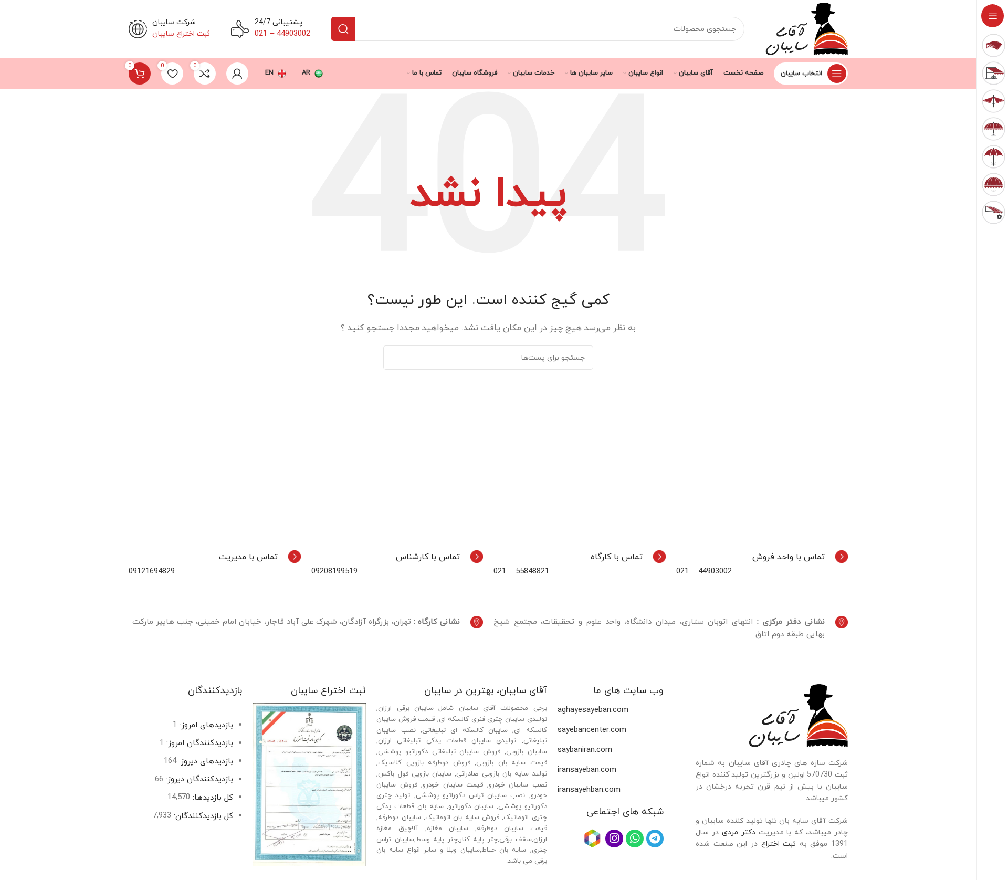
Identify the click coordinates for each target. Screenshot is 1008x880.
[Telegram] (655, 838)
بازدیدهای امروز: (205, 725)
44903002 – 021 (704, 571)
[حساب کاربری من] (237, 73)
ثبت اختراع (778, 844)
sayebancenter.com (592, 730)
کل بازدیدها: (211, 797)
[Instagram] (614, 838)
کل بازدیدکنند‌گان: (202, 816)
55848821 (532, 571)
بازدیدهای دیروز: (204, 761)
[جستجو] (343, 29)
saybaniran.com (585, 750)
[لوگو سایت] (806, 28)
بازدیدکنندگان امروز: (198, 743)
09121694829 (152, 571)
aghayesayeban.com (593, 710)
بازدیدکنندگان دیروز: (198, 779)
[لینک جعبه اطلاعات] (800, 556)
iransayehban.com (589, 789)
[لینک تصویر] (798, 714)
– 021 (505, 571)
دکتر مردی (738, 832)
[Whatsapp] (635, 838)
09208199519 (334, 571)
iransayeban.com (587, 770)
